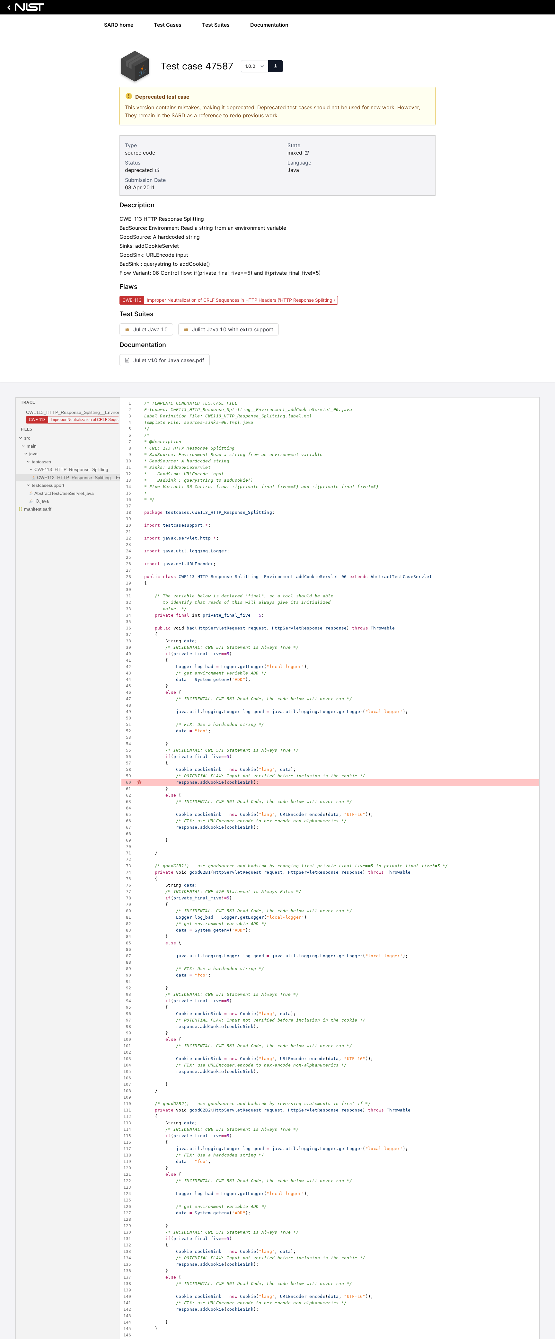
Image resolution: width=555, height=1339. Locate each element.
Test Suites (216, 25)
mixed (294, 152)
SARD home (118, 25)
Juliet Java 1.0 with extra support (232, 329)
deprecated (139, 170)
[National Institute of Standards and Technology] (24, 8)
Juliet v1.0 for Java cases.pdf (168, 360)
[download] (275, 66)
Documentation (269, 25)
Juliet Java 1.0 (150, 329)
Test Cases (167, 25)
